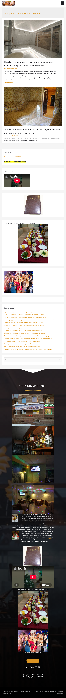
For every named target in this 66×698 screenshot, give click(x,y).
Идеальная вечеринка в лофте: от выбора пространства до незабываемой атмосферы (28, 312)
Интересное (7, 68)
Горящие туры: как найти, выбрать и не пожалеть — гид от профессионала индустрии (28, 349)
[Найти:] (33, 360)
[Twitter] (28, 676)
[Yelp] (33, 676)
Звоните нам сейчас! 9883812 (12, 157)
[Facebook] (23, 676)
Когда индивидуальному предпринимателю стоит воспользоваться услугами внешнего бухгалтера (32, 320)
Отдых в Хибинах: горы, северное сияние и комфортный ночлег (22, 341)
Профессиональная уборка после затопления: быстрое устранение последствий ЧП (28, 63)
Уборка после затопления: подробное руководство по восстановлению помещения (32, 131)
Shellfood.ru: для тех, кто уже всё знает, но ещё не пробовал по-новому (24, 333)
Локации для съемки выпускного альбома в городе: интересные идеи (23, 330)
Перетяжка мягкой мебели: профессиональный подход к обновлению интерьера (27, 336)
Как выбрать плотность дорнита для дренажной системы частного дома (24, 344)
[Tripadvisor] (38, 676)
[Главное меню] (62, 3)
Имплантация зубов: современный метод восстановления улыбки (22, 346)
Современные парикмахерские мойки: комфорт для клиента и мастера (24, 315)
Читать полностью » (9, 82)
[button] (32, 661)
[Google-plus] (42, 676)
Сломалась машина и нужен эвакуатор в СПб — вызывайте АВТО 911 (23, 322)
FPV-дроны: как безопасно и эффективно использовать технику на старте (25, 317)
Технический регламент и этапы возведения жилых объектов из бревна (24, 325)
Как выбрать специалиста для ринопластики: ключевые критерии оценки (24, 328)
